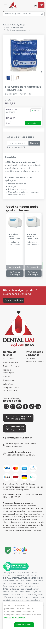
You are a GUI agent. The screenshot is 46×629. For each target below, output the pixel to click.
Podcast (7, 376)
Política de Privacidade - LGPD (35, 360)
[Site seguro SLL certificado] (16, 550)
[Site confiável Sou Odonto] (16, 566)
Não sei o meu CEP (16, 147)
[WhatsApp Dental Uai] (6, 406)
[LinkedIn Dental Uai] (38, 406)
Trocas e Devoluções (8, 371)
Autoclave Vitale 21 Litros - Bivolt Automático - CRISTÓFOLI (33, 236)
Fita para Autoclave (14, 27)
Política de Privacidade (14, 618)
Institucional (8, 359)
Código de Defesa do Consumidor (11, 389)
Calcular (34, 143)
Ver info (37, 110)
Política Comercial (11, 366)
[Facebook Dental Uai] (25, 406)
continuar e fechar (24, 625)
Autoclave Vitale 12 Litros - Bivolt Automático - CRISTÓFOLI (14, 236)
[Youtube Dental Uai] (19, 406)
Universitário (9, 380)
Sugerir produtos (13, 300)
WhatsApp (8, 384)
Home (6, 24)
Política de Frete (10, 362)
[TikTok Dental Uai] (32, 406)
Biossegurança (18, 24)
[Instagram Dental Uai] (12, 406)
